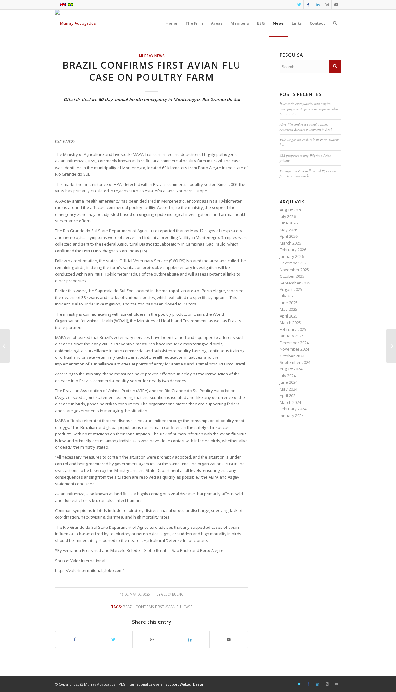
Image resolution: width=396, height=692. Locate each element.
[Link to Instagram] (326, 4)
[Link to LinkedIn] (317, 4)
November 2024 (294, 349)
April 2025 (289, 316)
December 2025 (294, 263)
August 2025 (291, 289)
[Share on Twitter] (113, 639)
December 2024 (294, 342)
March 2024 (290, 402)
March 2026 (290, 243)
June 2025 (289, 302)
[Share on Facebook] (74, 639)
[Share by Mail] (229, 639)
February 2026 (293, 249)
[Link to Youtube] (336, 4)
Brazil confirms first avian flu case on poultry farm (151, 71)
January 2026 (292, 256)
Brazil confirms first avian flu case (157, 606)
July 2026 (288, 216)
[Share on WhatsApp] (152, 639)
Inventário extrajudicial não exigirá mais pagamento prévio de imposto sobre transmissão (309, 108)
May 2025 (288, 309)
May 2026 (288, 230)
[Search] (335, 23)
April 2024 (289, 395)
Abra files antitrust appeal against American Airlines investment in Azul (306, 127)
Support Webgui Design (185, 684)
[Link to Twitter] (299, 4)
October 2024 (292, 356)
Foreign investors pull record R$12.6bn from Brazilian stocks (308, 173)
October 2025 (292, 276)
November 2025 (294, 269)
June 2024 (289, 382)
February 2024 (293, 409)
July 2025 (288, 296)
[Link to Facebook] (308, 4)
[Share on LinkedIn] (190, 639)
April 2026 (289, 236)
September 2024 (295, 362)
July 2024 (288, 375)
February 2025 (293, 329)
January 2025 (292, 336)
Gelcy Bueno (172, 594)
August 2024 (291, 369)
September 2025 (295, 283)
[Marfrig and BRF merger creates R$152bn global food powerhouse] (5, 346)
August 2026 (291, 210)
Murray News (152, 55)
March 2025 (290, 322)
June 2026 (289, 223)
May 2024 (288, 389)
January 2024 (292, 415)
